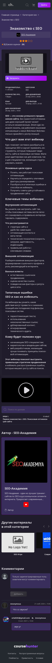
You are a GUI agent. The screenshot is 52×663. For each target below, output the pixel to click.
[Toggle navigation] (4, 5)
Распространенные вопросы (31, 653)
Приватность (27, 658)
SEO (27, 90)
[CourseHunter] (10, 4)
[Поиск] (27, 5)
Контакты (12, 653)
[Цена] (33, 5)
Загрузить (14, 78)
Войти (44, 5)
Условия (39, 658)
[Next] (48, 526)
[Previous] (44, 526)
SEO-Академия (16, 488)
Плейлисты (14, 658)
